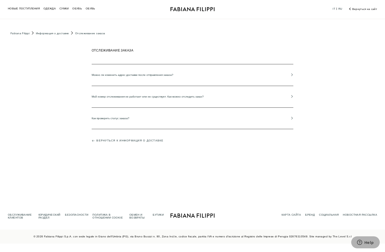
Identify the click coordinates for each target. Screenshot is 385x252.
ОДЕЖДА (49, 8)
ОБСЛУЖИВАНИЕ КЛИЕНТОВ (20, 216)
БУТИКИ (158, 214)
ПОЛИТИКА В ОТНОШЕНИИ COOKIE (107, 216)
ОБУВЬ (77, 8)
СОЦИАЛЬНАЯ (329, 214)
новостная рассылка (360, 214)
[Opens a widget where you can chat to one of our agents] (365, 242)
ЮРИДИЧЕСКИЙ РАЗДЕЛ (49, 216)
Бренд (310, 214)
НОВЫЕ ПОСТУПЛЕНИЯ (24, 8)
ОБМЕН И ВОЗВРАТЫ (137, 216)
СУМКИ (64, 8)
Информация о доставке (52, 33)
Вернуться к (129, 140)
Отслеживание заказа (90, 33)
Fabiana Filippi (20, 33)
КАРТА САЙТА (291, 214)
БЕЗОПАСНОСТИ (76, 214)
